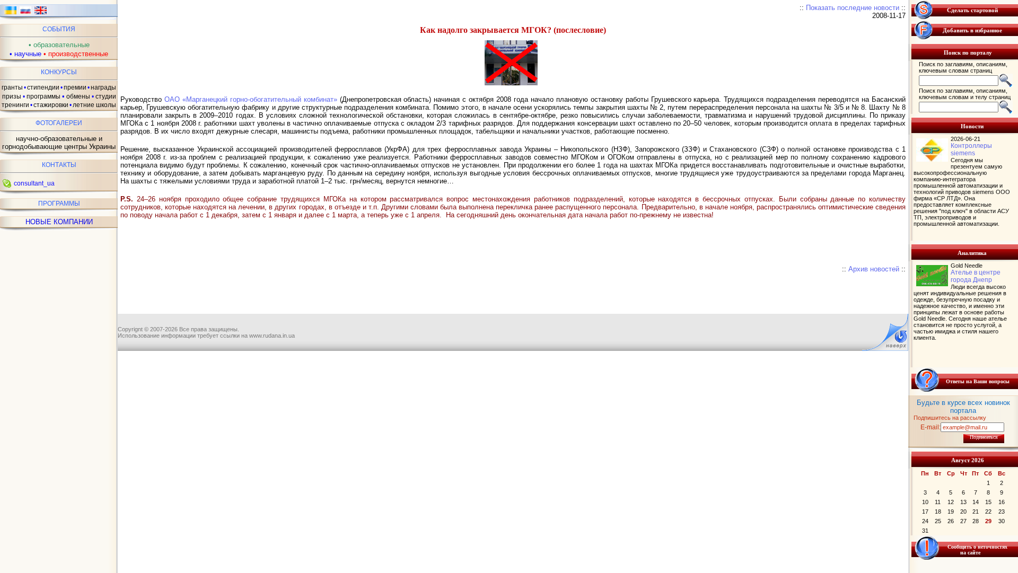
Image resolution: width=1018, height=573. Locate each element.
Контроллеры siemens (971, 149)
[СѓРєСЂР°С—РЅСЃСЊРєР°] (10, 13)
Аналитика (972, 253)
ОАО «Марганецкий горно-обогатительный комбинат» (250, 99)
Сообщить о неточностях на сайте (977, 550)
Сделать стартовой (972, 10)
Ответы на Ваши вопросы (978, 381)
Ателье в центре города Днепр (976, 276)
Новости (972, 126)
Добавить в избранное (972, 30)
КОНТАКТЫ (59, 165)
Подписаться (984, 437)
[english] (40, 13)
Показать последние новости (852, 8)
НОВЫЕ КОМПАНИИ (59, 222)
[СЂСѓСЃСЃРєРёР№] (25, 13)
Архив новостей (873, 269)
